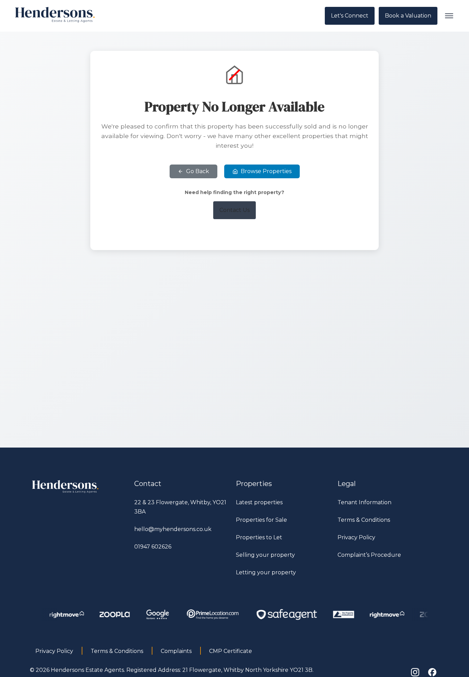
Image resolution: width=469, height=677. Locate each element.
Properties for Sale (261, 520)
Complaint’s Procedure (369, 555)
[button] (449, 15)
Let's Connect (349, 15)
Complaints (176, 651)
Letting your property (266, 572)
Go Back (197, 171)
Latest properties (259, 502)
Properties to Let (259, 537)
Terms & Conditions (364, 520)
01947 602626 (152, 546)
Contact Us (234, 210)
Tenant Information (364, 502)
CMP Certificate (230, 651)
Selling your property (265, 555)
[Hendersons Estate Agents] (65, 493)
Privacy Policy (356, 537)
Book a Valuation (408, 15)
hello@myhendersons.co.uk (172, 529)
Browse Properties (266, 171)
